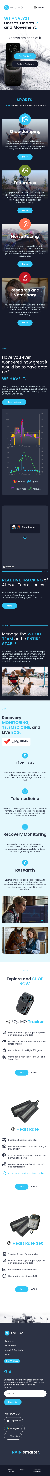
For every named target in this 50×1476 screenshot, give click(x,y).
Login (22, 1470)
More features (14, 402)
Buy (22, 1072)
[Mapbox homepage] (8, 566)
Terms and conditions (36, 1471)
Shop (7, 1354)
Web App (15, 1436)
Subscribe (12, 1402)
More (9, 605)
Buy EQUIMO (25, 56)
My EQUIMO (12, 1361)
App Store (15, 1420)
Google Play (16, 1428)
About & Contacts (14, 1350)
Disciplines (10, 1345)
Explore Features (25, 64)
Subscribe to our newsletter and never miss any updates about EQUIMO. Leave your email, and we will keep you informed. (24, 1383)
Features (9, 1341)
